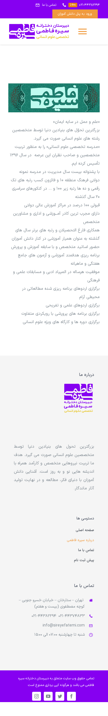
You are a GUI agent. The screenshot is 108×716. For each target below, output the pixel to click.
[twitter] (59, 696)
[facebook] (71, 696)
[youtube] (48, 696)
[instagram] (36, 696)
